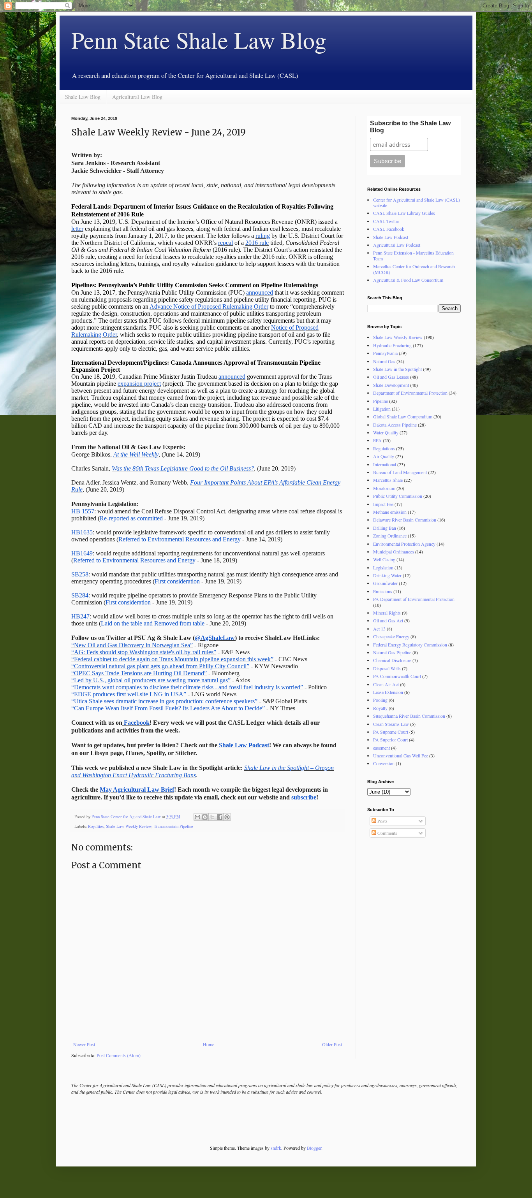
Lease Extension (388, 692)
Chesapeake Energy (391, 636)
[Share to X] (212, 817)
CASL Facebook (388, 229)
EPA (377, 440)
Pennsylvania (385, 353)
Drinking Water (387, 575)
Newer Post (84, 1044)
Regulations (384, 448)
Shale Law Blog (82, 96)
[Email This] (197, 817)
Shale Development (391, 385)
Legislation (383, 567)
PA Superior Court (390, 739)
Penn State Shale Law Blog (198, 39)
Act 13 (379, 628)
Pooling (380, 700)
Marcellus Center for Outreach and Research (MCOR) (414, 269)
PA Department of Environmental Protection (413, 599)
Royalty (380, 708)
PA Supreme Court (390, 732)
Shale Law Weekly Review (128, 826)
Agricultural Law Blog (137, 96)
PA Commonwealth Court (397, 676)
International (384, 464)
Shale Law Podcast (390, 237)
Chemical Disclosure (392, 660)
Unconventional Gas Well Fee (400, 755)
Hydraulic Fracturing (392, 345)
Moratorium (384, 488)
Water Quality (385, 432)
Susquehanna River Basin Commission (409, 716)
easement (381, 748)
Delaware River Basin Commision (404, 519)
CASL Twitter (386, 221)
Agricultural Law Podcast (396, 245)
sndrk (276, 1148)
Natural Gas (384, 361)
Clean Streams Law (391, 724)
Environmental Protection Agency (404, 544)
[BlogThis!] (205, 817)
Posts (382, 821)
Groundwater (385, 583)
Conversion (384, 763)
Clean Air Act (386, 684)
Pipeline (380, 401)
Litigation (382, 409)
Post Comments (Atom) (119, 1055)
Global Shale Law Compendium (402, 416)
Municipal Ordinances (393, 551)
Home (208, 1044)
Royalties (96, 826)
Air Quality (383, 456)
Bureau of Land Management (400, 472)
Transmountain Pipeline (173, 826)
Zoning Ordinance (390, 535)
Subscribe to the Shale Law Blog (410, 127)
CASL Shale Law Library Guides (404, 213)
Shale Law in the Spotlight (397, 369)
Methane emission (390, 512)
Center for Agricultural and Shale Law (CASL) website (416, 202)
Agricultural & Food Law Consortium (408, 280)
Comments (386, 833)
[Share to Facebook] (220, 817)
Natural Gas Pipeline (392, 652)
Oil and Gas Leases (391, 377)
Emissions (382, 591)
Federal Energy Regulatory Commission (410, 644)
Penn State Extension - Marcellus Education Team (413, 255)
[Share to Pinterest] (227, 817)
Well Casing (384, 559)
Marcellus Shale (388, 480)
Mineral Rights (387, 613)
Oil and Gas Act (388, 620)
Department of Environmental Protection (410, 393)
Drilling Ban (384, 528)
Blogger (314, 1148)
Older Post (332, 1044)
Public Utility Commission (397, 496)
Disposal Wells (387, 668)
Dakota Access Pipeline (395, 425)
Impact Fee (383, 504)
